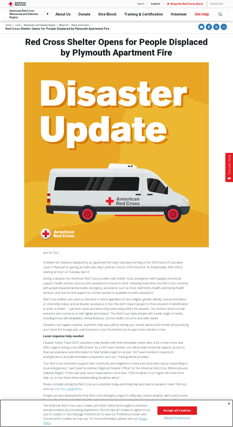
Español (155, 4)
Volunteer (179, 14)
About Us (63, 14)
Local (17, 25)
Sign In (140, 4)
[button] (220, 14)
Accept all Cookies (177, 410)
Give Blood (107, 14)
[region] (116, 413)
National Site (216, 4)
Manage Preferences (177, 417)
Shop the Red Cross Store (186, 4)
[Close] (229, 404)
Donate (84, 14)
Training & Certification (143, 14)
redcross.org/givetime (68, 389)
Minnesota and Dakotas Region (40, 25)
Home (8, 25)
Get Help (202, 14)
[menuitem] (27, 14)
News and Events (80, 25)
